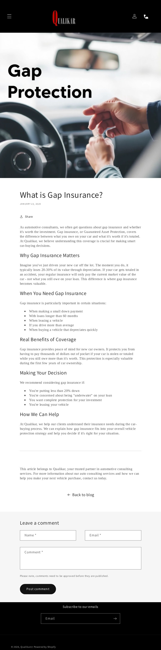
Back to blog (83, 494)
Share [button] (29, 216)
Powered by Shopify (45, 646)
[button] (9, 16)
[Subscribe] (115, 618)
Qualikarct (27, 646)
